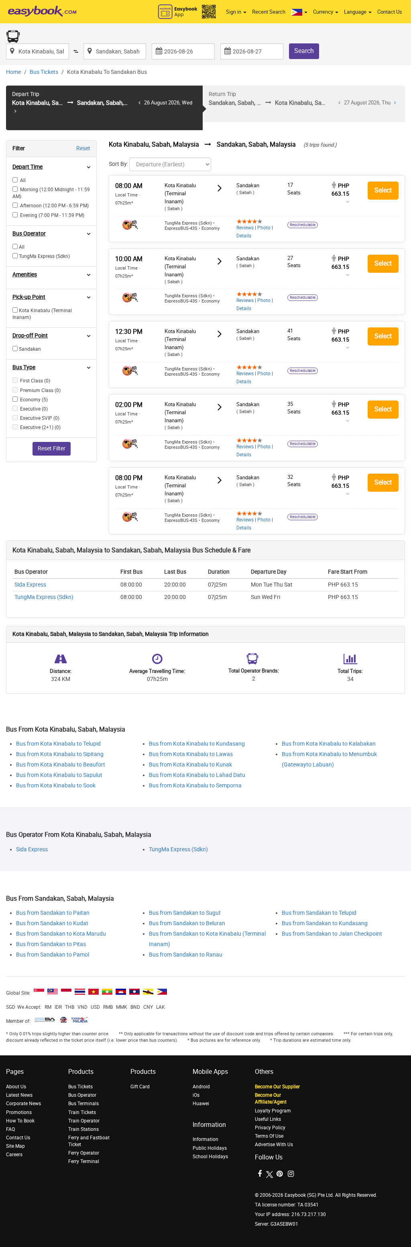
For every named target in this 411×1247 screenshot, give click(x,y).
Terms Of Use (269, 1136)
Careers (14, 1154)
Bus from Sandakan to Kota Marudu (61, 933)
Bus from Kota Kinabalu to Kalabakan (329, 743)
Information (205, 1139)
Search (304, 51)
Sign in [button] (234, 12)
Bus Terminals (83, 1103)
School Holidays (210, 1156)
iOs (196, 1095)
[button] (299, 12)
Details (243, 236)
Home (13, 72)
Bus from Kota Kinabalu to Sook (56, 785)
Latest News (19, 1095)
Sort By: (118, 164)
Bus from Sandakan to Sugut (185, 913)
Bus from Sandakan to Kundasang (325, 923)
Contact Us (389, 12)
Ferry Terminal (83, 1161)
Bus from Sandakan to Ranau (185, 954)
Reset (83, 148)
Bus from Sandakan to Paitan (53, 913)
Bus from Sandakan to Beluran (187, 923)
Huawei (201, 1103)
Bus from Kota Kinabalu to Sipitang (60, 754)
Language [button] (356, 12)
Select (383, 190)
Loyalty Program (273, 1111)
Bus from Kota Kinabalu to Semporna (195, 785)
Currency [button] (323, 12)
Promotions (19, 1112)
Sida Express (30, 584)
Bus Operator (82, 1095)
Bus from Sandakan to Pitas (51, 944)
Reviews (245, 228)
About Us (16, 1087)
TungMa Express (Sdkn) (43, 597)
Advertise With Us (274, 1144)
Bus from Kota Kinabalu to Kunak (190, 764)
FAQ (10, 1129)
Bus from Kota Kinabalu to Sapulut (59, 775)
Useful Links (268, 1119)
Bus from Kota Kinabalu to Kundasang (197, 743)
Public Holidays (210, 1148)
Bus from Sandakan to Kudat (52, 923)
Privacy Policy (270, 1127)
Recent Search (268, 12)
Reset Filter (51, 448)
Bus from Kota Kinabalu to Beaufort (60, 764)
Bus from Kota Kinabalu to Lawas (191, 754)
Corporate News (23, 1103)
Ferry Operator (83, 1153)
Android (201, 1087)
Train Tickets (82, 1112)
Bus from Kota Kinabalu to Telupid (58, 743)
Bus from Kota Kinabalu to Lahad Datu (197, 775)
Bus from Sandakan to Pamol (52, 954)
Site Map (15, 1146)
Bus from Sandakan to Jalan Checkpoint (332, 933)
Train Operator (84, 1121)
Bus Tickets (44, 72)
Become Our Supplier (277, 1087)
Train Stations (83, 1129)
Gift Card (140, 1087)
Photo (264, 228)
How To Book (20, 1121)
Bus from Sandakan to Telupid (319, 913)
